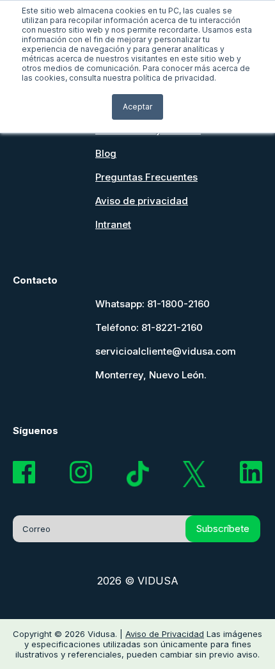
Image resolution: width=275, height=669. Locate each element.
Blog (105, 153)
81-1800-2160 (178, 304)
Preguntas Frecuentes (146, 177)
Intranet (113, 224)
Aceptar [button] (137, 106)
